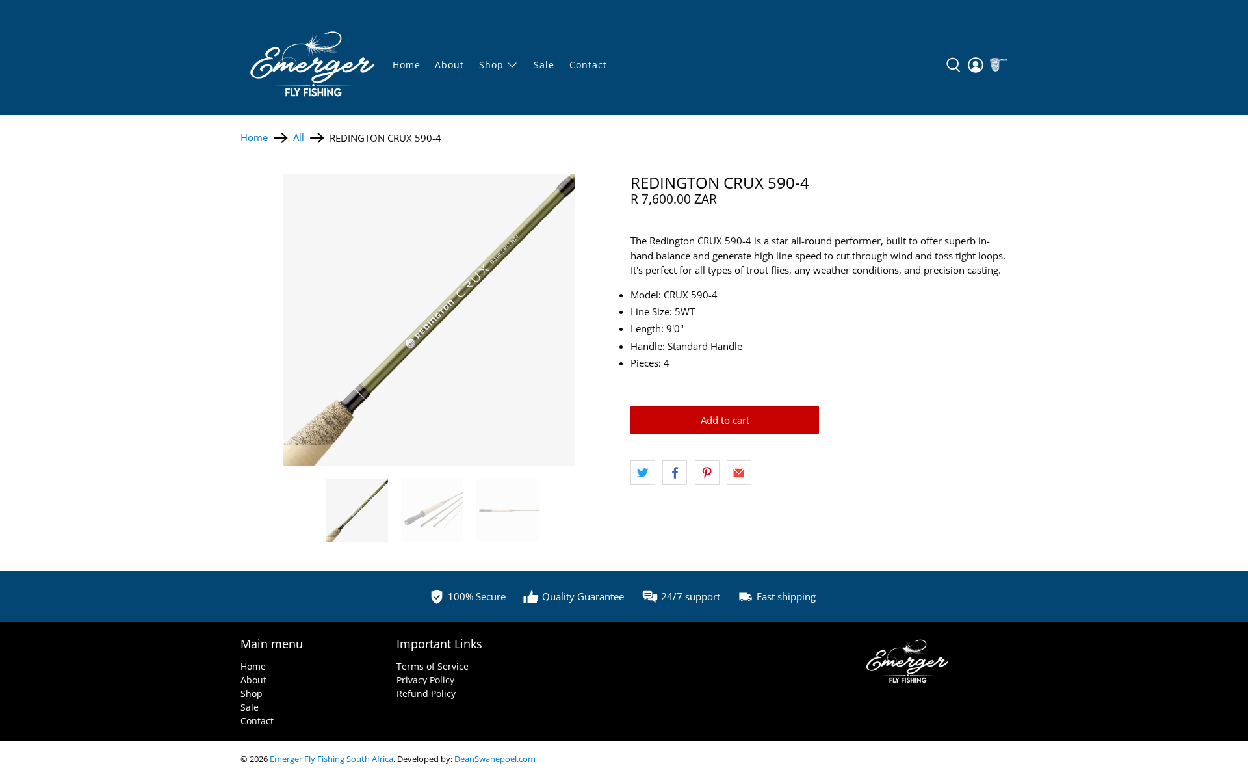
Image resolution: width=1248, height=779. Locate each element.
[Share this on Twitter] (642, 472)
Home (407, 65)
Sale (249, 707)
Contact (588, 65)
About (449, 65)
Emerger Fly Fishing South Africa (331, 759)
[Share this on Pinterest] (707, 472)
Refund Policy (426, 693)
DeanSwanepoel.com (495, 759)
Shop (251, 693)
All (298, 137)
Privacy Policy (425, 680)
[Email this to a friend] (739, 472)
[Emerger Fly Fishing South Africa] (313, 65)
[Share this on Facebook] (674, 472)
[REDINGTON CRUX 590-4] (429, 320)
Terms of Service (432, 666)
